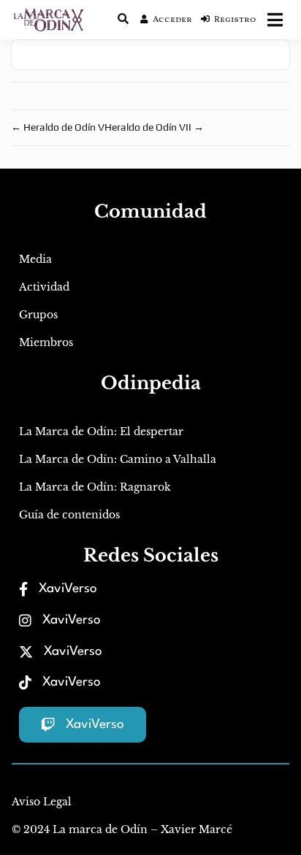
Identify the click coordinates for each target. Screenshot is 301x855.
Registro (235, 20)
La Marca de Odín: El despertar (101, 431)
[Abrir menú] (275, 20)
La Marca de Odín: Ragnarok (95, 487)
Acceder (172, 20)
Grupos (38, 314)
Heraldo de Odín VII (154, 127)
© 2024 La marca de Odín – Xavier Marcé (122, 829)
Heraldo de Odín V (57, 127)
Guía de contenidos (69, 514)
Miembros (46, 342)
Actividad (44, 287)
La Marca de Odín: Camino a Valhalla (117, 459)
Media (35, 259)
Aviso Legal (42, 801)
